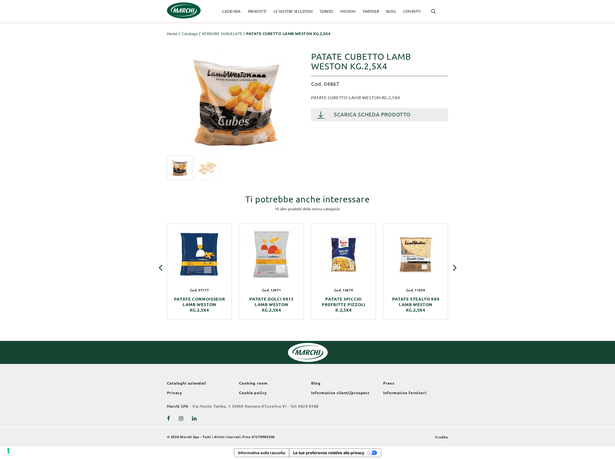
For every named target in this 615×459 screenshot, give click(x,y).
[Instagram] (181, 418)
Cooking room (253, 383)
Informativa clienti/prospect (340, 393)
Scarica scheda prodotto (372, 114)
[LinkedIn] (194, 418)
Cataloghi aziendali (186, 383)
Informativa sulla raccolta (261, 452)
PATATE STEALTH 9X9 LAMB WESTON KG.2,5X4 (415, 304)
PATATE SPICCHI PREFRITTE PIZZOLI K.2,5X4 (343, 304)
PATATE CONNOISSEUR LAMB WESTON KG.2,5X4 (199, 304)
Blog (316, 383)
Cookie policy (253, 393)
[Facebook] (168, 418)
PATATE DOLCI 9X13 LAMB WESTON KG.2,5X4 (271, 304)
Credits (441, 437)
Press (388, 383)
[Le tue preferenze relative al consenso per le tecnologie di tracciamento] (8, 450)
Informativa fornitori (405, 393)
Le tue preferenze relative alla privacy (328, 452)
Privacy (174, 393)
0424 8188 (308, 406)
